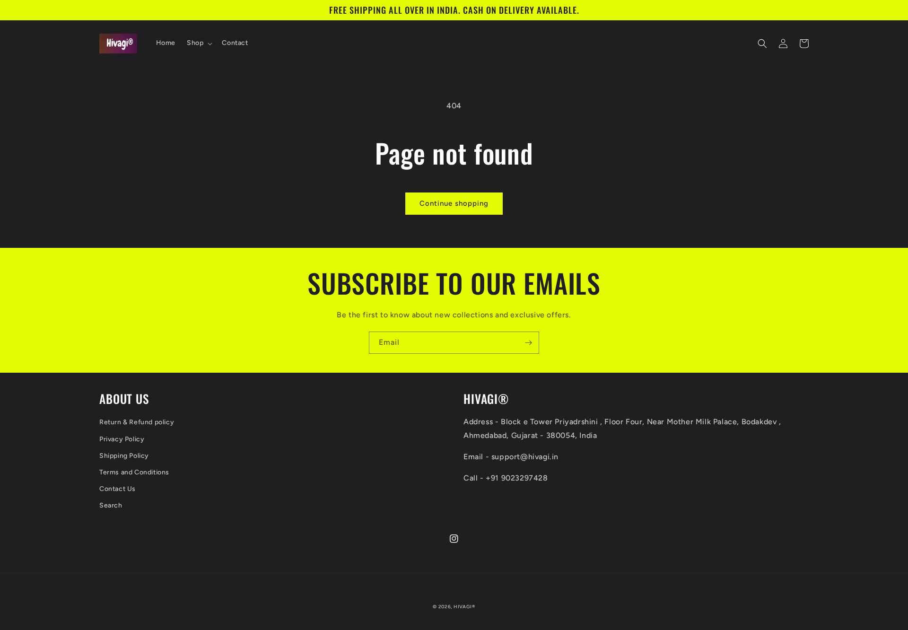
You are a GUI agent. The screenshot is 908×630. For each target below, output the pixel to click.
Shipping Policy (124, 456)
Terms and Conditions (134, 472)
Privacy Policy (121, 439)
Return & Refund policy (136, 422)
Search (110, 505)
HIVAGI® (464, 607)
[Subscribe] (528, 343)
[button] (198, 43)
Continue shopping (454, 203)
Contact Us (117, 489)
